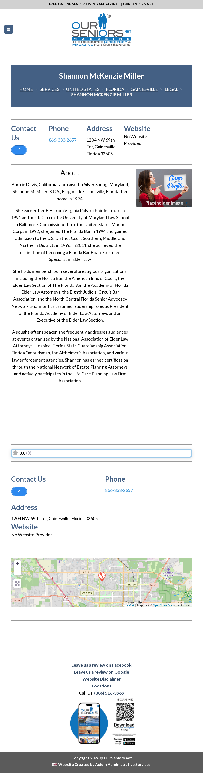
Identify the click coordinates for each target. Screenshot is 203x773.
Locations (101, 685)
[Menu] (8, 29)
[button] (140, 188)
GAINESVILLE (144, 89)
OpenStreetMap (163, 605)
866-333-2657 (62, 140)
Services (49, 89)
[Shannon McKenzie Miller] (102, 576)
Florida (115, 89)
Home (26, 89)
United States (82, 89)
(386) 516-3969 (109, 693)
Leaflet (130, 605)
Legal (171, 89)
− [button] (17, 571)
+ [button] (17, 563)
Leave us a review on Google (101, 672)
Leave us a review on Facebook (101, 665)
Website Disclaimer (101, 679)
